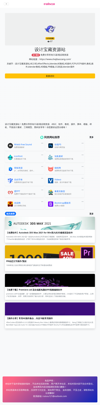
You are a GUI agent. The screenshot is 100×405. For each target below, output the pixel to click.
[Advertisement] (50, 99)
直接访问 (50, 76)
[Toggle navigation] (6, 3)
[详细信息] (42, 143)
